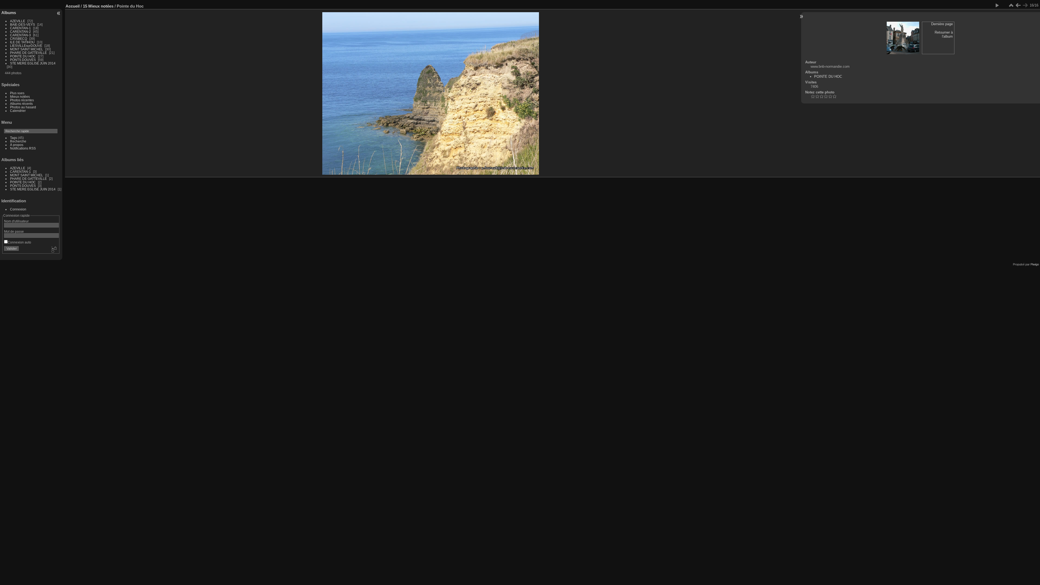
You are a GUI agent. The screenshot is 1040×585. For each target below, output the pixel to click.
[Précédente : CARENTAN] (1018, 5)
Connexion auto (19, 242)
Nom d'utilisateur (16, 221)
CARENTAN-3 (20, 35)
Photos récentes (22, 100)
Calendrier (18, 110)
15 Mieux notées (98, 6)
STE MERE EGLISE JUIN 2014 (33, 63)
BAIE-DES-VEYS (22, 24)
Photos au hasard (23, 107)
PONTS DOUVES (23, 59)
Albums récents (21, 103)
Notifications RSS (23, 148)
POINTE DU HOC (23, 56)
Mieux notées (20, 96)
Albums (8, 12)
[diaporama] (996, 5)
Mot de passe (14, 231)
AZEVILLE (17, 21)
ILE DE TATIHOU (22, 42)
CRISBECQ (18, 38)
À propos (16, 145)
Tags (13, 137)
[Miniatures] (1011, 5)
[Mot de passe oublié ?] (53, 249)
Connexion (18, 209)
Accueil (73, 6)
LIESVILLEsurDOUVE (26, 45)
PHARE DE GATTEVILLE (28, 52)
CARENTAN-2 (20, 31)
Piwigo (1035, 264)
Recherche (18, 141)
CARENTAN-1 (20, 28)
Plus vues (17, 93)
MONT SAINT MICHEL (26, 49)
